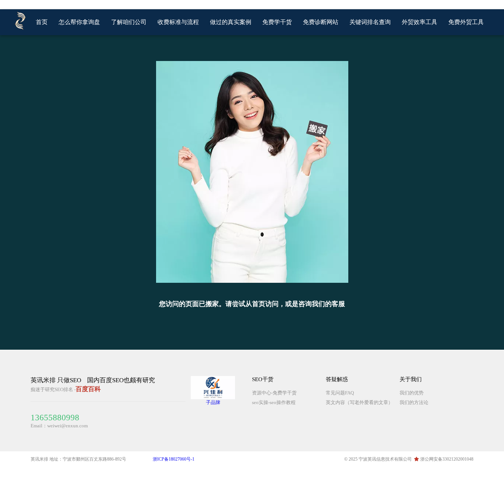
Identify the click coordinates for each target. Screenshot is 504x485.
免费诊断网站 (320, 22)
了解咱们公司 (128, 22)
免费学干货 (277, 22)
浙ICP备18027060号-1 (173, 459)
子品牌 (213, 402)
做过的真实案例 (230, 22)
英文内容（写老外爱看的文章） (359, 402)
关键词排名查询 (370, 22)
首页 (42, 22)
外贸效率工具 (419, 22)
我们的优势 (412, 393)
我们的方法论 (414, 402)
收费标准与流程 (178, 22)
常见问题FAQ (340, 393)
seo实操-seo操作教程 (274, 402)
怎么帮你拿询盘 (79, 22)
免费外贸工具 (466, 22)
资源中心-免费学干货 (274, 393)
